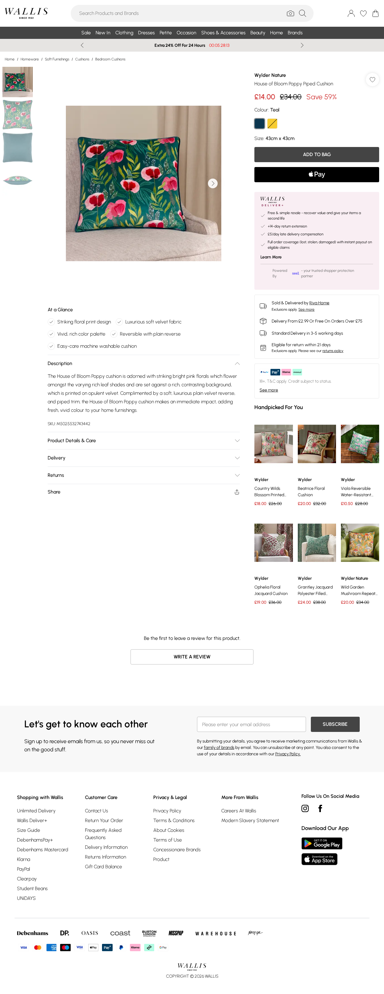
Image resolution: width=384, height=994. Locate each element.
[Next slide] (302, 45)
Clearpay (27, 879)
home (10, 59)
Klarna (23, 859)
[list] (143, 183)
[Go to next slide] (213, 183)
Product (161, 859)
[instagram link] (305, 808)
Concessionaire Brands (177, 849)
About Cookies (168, 830)
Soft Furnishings (57, 59)
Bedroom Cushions (110, 59)
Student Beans (32, 888)
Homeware (30, 59)
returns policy (332, 351)
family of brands (219, 747)
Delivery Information (106, 847)
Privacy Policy (167, 811)
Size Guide (28, 830)
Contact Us (96, 811)
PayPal (23, 869)
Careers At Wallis (238, 811)
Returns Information (105, 857)
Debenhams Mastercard (42, 849)
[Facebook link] (320, 808)
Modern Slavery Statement (250, 820)
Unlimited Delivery (36, 811)
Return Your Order (104, 820)
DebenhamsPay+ (35, 840)
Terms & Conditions (174, 820)
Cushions (82, 59)
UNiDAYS (26, 898)
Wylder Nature (270, 75)
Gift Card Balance (103, 866)
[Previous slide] (82, 45)
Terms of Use (167, 840)
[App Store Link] (321, 851)
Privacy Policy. (288, 754)
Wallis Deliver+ (32, 820)
